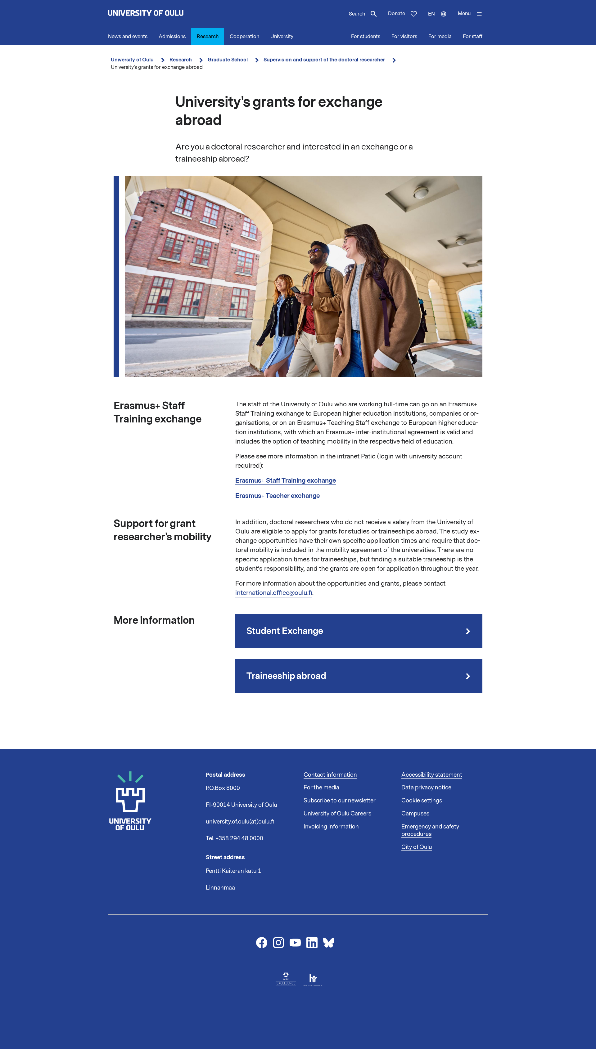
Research (208, 36)
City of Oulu (416, 847)
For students (365, 36)
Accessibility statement (431, 775)
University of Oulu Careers (337, 814)
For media (440, 36)
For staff (472, 36)
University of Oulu (132, 59)
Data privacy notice (426, 787)
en (440, 19)
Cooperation (244, 36)
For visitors (404, 36)
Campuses (415, 814)
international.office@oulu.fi (273, 592)
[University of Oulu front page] (160, 14)
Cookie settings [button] (421, 801)
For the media (321, 787)
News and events (127, 36)
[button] (470, 14)
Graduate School (228, 59)
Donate (396, 13)
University (281, 36)
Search (357, 14)
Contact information (330, 775)
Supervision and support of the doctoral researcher (324, 59)
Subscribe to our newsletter (340, 801)
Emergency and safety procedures (430, 830)
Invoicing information (331, 827)
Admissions (172, 36)
